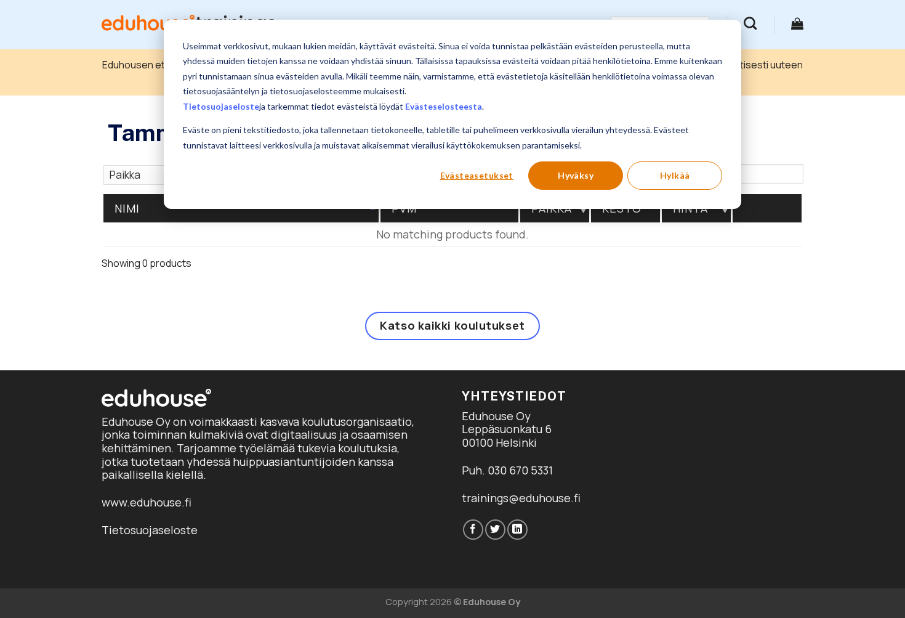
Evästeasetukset (476, 175)
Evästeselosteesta (443, 106)
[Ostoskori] (797, 23)
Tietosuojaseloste (221, 106)
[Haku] (750, 23)
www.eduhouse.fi (146, 502)
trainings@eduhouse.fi (521, 497)
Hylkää (675, 175)
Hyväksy (575, 175)
